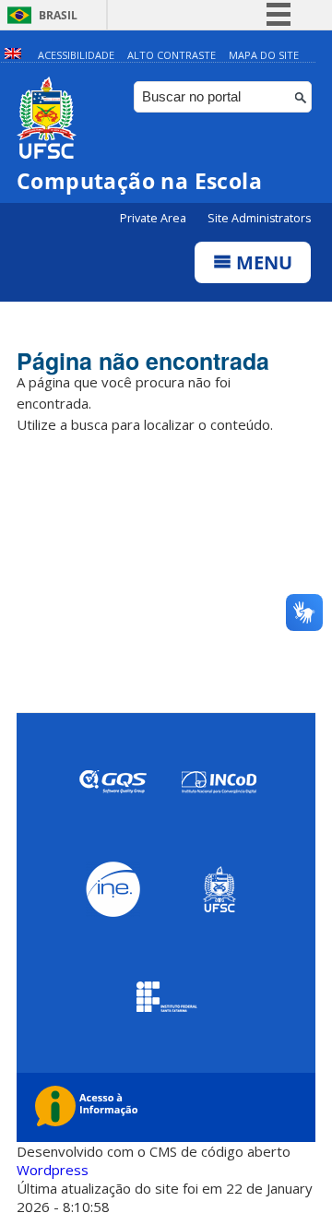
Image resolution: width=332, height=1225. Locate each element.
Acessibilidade (76, 55)
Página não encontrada (143, 360)
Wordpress (53, 1169)
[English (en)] (13, 55)
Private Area (154, 218)
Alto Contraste (171, 55)
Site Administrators (259, 218)
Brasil (58, 15)
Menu (261, 262)
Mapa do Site (264, 55)
